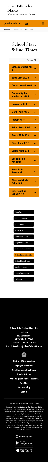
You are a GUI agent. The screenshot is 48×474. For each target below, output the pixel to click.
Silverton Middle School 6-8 (20, 182)
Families (7, 29)
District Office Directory (24, 361)
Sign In (24, 391)
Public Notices (24, 374)
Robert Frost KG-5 (21, 127)
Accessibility (24, 387)
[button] (11, 23)
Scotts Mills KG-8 (21, 135)
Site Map (24, 383)
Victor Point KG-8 (20, 150)
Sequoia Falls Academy (18, 160)
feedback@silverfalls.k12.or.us (27, 346)
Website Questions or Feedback (24, 378)
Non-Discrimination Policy (24, 370)
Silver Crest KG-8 (20, 143)
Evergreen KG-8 (19, 104)
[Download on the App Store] (24, 450)
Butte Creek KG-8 (20, 77)
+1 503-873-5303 (28, 342)
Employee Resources (24, 365)
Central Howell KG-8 (22, 85)
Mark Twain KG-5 (20, 111)
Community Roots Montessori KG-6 (21, 95)
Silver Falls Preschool (17, 171)
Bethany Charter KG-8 (22, 68)
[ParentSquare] (24, 436)
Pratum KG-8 (18, 119)
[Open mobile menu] (43, 23)
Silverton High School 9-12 (19, 192)
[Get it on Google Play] (24, 443)
